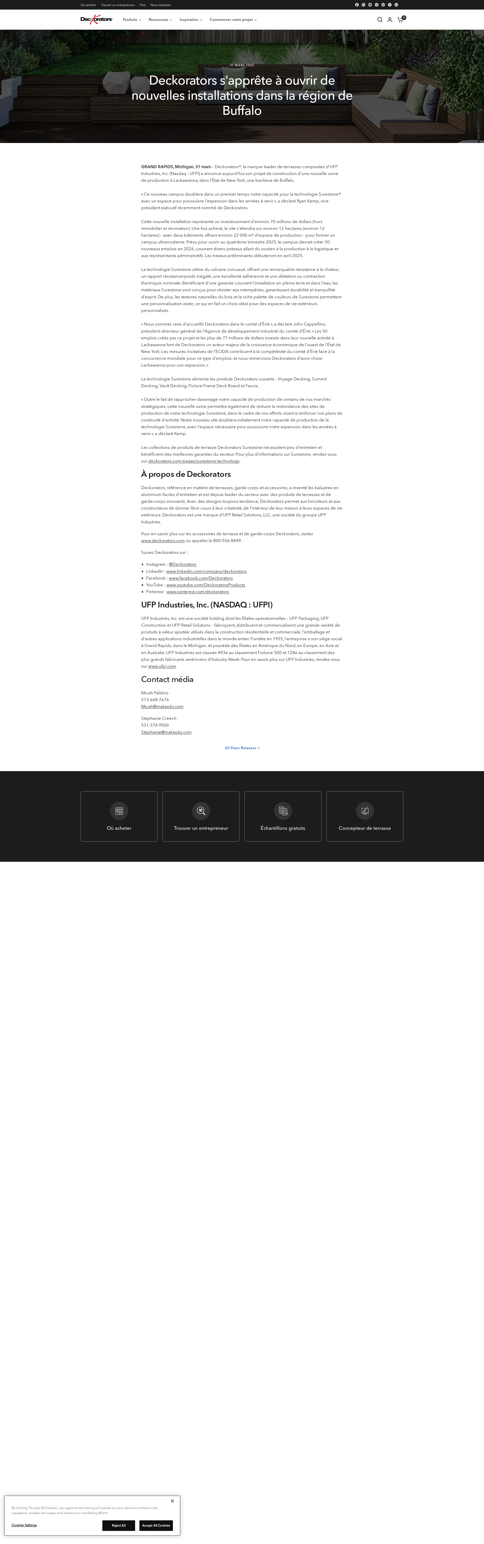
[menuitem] (90, 5)
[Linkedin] (396, 5)
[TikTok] (389, 5)
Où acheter (88, 5)
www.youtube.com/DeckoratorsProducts (205, 584)
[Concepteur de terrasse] (365, 816)
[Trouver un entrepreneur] (201, 816)
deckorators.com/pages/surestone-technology (193, 460)
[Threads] (376, 5)
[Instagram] (363, 5)
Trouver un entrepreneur (118, 5)
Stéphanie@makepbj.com (166, 732)
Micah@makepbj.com (162, 706)
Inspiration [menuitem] (189, 19)
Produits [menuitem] (130, 19)
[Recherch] (380, 20)
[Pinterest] (383, 5)
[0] (399, 20)
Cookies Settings (24, 1525)
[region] (92, 1515)
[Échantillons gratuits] (283, 816)
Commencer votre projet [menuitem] (231, 19)
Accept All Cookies (156, 1525)
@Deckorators (182, 564)
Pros (142, 5)
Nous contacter (160, 5)
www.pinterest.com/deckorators (198, 591)
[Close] (172, 1500)
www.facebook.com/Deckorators (201, 578)
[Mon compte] (390, 20)
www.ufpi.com (162, 666)
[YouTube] (370, 5)
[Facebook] (357, 5)
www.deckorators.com (163, 540)
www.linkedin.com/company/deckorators (206, 571)
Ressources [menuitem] (158, 19)
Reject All (119, 1525)
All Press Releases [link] (240, 748)
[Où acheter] (119, 816)
